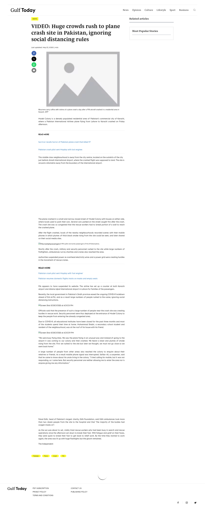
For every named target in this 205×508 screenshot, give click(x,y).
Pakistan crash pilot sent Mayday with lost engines (60, 149)
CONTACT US (76, 488)
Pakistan (36, 456)
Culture (149, 10)
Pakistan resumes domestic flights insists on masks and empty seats (68, 278)
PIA (63, 456)
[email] (34, 70)
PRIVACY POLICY (39, 492)
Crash (55, 456)
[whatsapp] (34, 64)
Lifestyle (161, 10)
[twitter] (34, 59)
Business (184, 10)
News (126, 10)
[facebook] (34, 53)
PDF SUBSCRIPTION (41, 488)
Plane (46, 456)
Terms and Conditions (43, 495)
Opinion (136, 10)
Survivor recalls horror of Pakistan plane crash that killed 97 (64, 142)
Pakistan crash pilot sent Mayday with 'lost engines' (60, 273)
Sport (173, 10)
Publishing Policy (79, 492)
